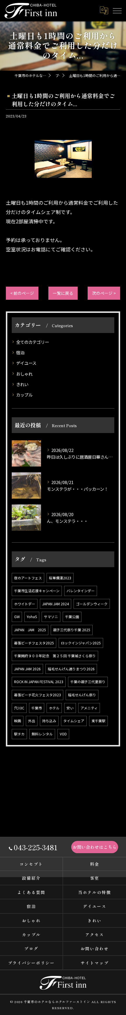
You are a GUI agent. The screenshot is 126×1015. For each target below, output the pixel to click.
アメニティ (89, 707)
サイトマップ (95, 963)
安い (70, 707)
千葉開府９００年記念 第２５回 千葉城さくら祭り (55, 655)
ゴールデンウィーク (92, 603)
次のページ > (104, 293)
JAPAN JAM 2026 (27, 668)
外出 (31, 720)
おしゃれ (24, 374)
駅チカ (19, 733)
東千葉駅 (98, 720)
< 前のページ (22, 293)
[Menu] (117, 10)
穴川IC (19, 707)
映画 (17, 720)
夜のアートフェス (28, 577)
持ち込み (49, 720)
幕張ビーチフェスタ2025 (34, 642)
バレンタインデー (81, 590)
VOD (63, 733)
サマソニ (51, 616)
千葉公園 (72, 616)
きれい (22, 384)
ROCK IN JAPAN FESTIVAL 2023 (38, 681)
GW (17, 616)
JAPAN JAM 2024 (55, 603)
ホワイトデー (24, 603)
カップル (24, 395)
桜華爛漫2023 (60, 577)
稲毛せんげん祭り (82, 694)
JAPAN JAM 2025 (30, 629)
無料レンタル (42, 733)
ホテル (54, 707)
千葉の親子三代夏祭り (87, 681)
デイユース (26, 363)
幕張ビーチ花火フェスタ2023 (37, 694)
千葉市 (36, 707)
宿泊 (20, 352)
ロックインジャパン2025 (81, 642)
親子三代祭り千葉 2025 (71, 629)
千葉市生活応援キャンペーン (36, 590)
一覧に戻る (63, 293)
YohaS (32, 616)
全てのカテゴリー (32, 342)
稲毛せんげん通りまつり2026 (71, 668)
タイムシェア (73, 720)
